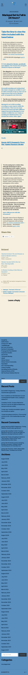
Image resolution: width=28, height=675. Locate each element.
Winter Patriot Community (8, 362)
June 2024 (4, 541)
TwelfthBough (5, 345)
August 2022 (5, 611)
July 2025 (4, 500)
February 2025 (5, 516)
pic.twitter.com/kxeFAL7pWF (15, 223)
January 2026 (5, 481)
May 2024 (4, 545)
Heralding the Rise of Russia (9, 369)
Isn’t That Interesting (7, 365)
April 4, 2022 (16, 226)
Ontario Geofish (5, 367)
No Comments (14, 23)
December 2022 (6, 599)
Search (3, 378)
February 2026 (5, 478)
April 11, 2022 (19, 21)
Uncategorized (14, 11)
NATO (8, 281)
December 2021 (6, 637)
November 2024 (6, 525)
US (8, 282)
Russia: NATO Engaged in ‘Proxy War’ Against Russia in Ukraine (13, 143)
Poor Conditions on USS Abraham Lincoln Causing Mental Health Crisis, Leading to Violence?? (13, 397)
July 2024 (4, 538)
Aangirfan (4, 340)
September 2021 (6, 647)
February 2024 (5, 554)
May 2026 (4, 468)
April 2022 (4, 624)
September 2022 (6, 608)
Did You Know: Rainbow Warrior (10, 373)
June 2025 (4, 503)
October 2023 (5, 567)
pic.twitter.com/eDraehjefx (16, 54)
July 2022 (4, 615)
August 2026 (5, 459)
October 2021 (5, 643)
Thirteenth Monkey (6, 356)
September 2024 (6, 532)
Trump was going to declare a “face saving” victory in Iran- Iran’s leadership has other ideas (13, 416)
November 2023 (6, 564)
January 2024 (5, 557)
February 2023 (5, 592)
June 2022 (4, 618)
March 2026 (4, 474)
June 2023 (4, 580)
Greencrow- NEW (6, 343)
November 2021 (6, 640)
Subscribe (22, 654)
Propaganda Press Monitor (9, 351)
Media (4, 281)
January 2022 (5, 634)
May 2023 (4, 583)
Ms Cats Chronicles (7, 347)
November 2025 (6, 487)
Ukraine (5, 282)
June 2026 (4, 465)
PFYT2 (7, 672)
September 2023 (6, 570)
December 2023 (6, 560)
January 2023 (5, 596)
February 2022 (5, 631)
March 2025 (4, 513)
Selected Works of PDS (7, 371)
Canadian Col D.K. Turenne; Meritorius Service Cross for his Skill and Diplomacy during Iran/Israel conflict (13, 404)
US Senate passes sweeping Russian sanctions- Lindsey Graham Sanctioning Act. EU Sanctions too (12, 444)
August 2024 (5, 535)
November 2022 (6, 602)
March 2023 (4, 589)
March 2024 (4, 551)
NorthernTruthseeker (7, 349)
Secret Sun (4, 354)
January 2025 (5, 519)
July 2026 (4, 462)
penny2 (11, 21)
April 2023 (4, 586)
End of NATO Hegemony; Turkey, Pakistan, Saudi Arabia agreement (13, 427)
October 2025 (5, 490)
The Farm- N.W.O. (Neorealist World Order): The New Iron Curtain (12, 449)
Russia (23, 281)
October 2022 (5, 605)
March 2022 (4, 627)
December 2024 (6, 522)
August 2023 (5, 573)
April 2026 (4, 471)
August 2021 (5, 650)
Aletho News (5, 341)
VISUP (3, 358)
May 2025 (4, 506)
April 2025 (4, 510)
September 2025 (6, 494)
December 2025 (6, 484)
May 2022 (4, 621)
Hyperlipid (4, 363)
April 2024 (4, 548)
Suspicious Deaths (6, 352)
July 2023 (4, 576)
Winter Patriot (5, 360)
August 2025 (5, 497)
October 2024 (5, 529)
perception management (16, 281)
